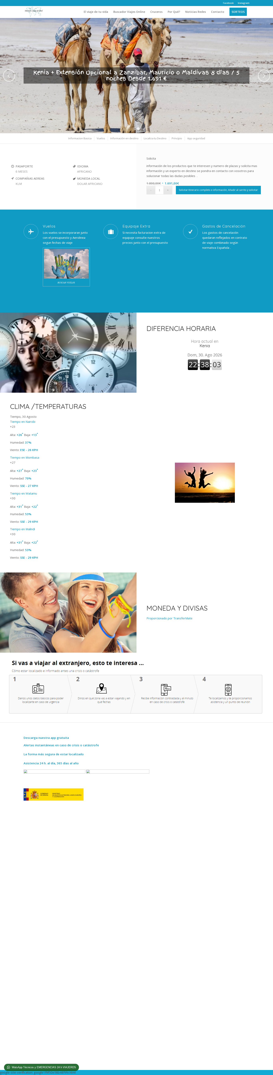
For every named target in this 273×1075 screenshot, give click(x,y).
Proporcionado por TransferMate (169, 618)
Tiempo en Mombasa (24, 457)
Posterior (264, 76)
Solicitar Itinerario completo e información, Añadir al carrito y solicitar (218, 190)
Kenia (204, 343)
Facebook (228, 2)
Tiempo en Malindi (22, 529)
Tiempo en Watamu (23, 493)
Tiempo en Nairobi (22, 422)
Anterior (9, 76)
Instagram (243, 2)
